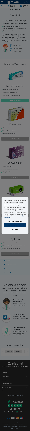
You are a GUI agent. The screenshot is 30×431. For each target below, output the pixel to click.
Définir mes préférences (15, 221)
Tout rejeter (15, 229)
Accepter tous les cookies (15, 225)
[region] (15, 215)
